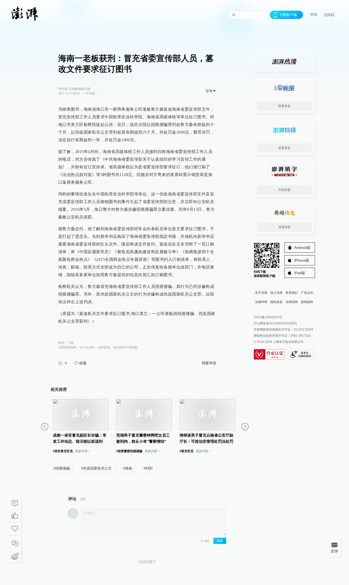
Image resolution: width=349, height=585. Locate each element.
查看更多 (284, 106)
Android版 (302, 247)
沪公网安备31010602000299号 (275, 323)
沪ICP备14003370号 (268, 317)
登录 (313, 15)
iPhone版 (301, 260)
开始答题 (284, 190)
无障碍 (329, 15)
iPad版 (299, 273)
